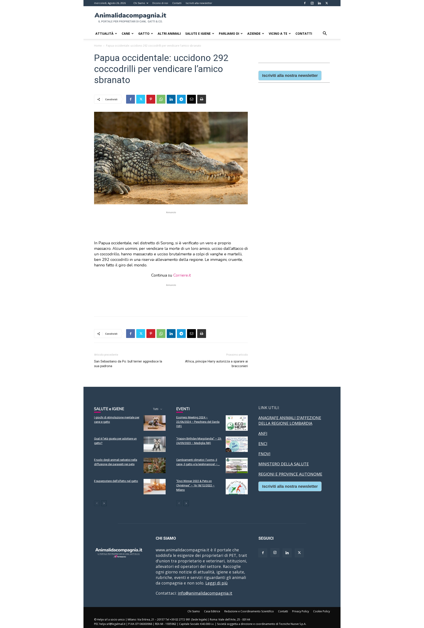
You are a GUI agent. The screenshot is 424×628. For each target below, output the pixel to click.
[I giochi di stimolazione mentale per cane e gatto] (155, 423)
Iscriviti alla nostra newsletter (290, 75)
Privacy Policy (300, 611)
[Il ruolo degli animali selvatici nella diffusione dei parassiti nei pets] (155, 465)
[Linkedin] (319, 3)
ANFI (262, 433)
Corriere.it (182, 275)
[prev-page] (97, 503)
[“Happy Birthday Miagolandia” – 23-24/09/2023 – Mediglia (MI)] (237, 444)
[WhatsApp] (161, 99)
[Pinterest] (150, 99)
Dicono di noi (160, 3)
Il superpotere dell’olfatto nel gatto (116, 481)
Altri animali (169, 33)
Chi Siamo (139, 3)
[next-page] (104, 503)
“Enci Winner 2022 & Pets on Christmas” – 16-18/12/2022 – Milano (195, 485)
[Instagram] (312, 3)
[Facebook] (304, 3)
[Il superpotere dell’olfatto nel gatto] (155, 486)
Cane (126, 33)
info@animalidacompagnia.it (205, 593)
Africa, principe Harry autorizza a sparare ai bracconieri (216, 363)
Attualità (104, 33)
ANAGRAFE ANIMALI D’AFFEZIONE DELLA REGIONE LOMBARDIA (289, 420)
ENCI (262, 443)
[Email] (191, 99)
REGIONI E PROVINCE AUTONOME (290, 474)
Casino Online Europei (279, 499)
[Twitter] (326, 3)
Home (98, 45)
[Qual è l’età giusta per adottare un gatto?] (155, 444)
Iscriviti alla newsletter (199, 3)
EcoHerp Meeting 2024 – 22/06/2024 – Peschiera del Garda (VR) (198, 422)
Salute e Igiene (198, 33)
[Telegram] (181, 99)
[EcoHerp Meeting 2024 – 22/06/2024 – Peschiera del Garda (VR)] (237, 423)
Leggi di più (216, 583)
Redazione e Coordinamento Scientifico (249, 611)
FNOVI (264, 453)
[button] (324, 33)
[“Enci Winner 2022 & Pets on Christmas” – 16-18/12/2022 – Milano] (237, 486)
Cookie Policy (321, 611)
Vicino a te (278, 33)
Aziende (254, 33)
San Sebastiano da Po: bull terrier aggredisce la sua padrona (128, 363)
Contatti (177, 3)
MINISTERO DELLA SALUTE (283, 464)
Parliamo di (229, 33)
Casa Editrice (212, 611)
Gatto (144, 33)
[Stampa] (201, 99)
